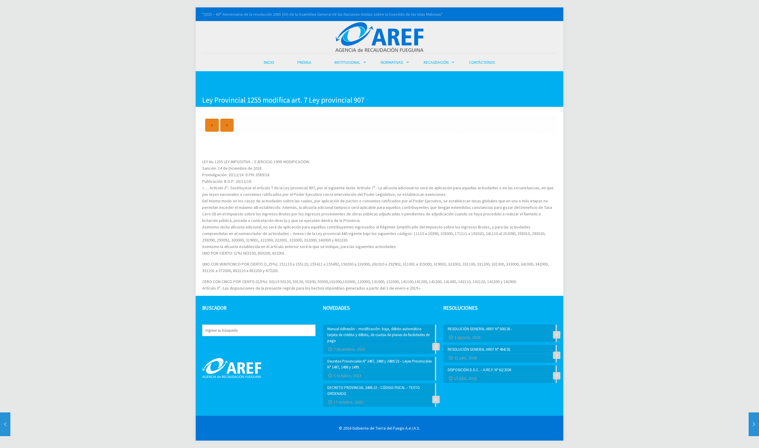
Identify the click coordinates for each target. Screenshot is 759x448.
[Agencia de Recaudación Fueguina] (379, 36)
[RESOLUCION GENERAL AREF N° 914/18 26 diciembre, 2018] (742, 424)
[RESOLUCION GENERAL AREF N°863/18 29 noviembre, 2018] (17, 424)
